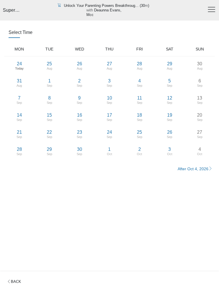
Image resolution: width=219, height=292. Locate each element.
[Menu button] (211, 10)
